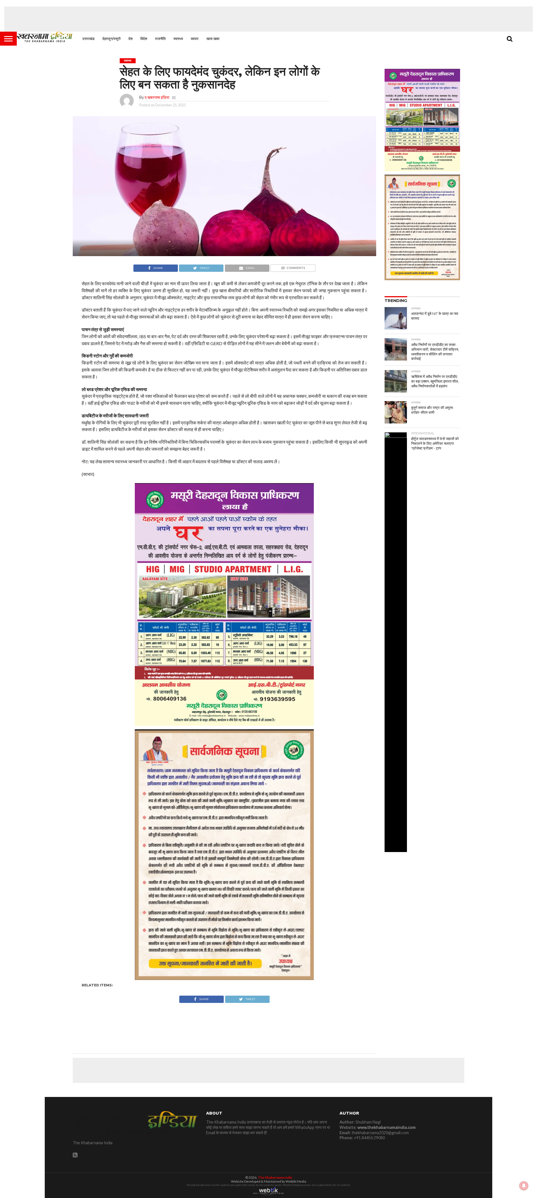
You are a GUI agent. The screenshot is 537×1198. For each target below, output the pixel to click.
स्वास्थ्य (178, 38)
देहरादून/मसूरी (111, 38)
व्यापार (195, 38)
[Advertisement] (268, 19)
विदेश (143, 38)
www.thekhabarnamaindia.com (386, 1127)
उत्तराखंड (88, 38)
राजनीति (160, 38)
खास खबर (213, 38)
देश (130, 38)
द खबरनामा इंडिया (157, 97)
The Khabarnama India (275, 1177)
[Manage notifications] (523, 1185)
